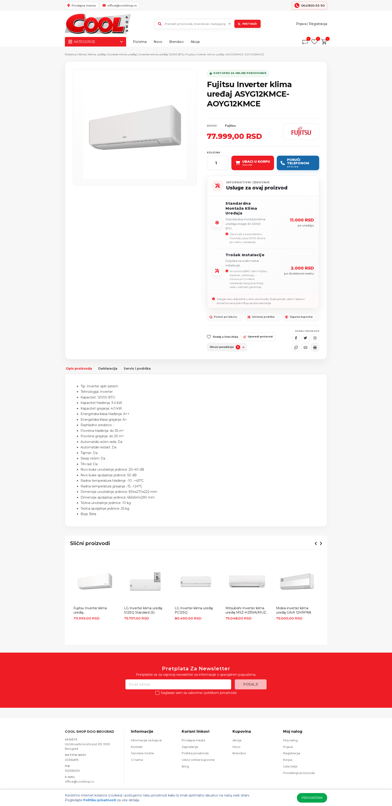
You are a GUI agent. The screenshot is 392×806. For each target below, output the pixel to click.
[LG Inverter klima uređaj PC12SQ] (196, 582)
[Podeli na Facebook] (296, 338)
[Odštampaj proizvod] (315, 347)
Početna (140, 42)
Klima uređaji (97, 54)
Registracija (318, 24)
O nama (137, 760)
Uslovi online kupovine (198, 760)
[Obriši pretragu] (229, 23)
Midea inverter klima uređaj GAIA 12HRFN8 (293, 610)
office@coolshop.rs (79, 781)
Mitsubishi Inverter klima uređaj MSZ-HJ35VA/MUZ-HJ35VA (246, 610)
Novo (158, 42)
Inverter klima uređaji (122, 54)
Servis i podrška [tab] (137, 368)
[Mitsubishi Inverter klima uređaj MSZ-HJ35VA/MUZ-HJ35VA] (246, 582)
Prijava (301, 24)
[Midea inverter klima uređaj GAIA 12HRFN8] (297, 582)
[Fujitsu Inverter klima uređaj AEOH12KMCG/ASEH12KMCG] (95, 582)
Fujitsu (230, 125)
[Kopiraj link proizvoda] (296, 347)
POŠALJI (250, 684)
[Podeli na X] (305, 338)
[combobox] (208, 24)
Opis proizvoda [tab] (79, 368)
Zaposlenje (190, 747)
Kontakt (137, 747)
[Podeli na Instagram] (315, 338)
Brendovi (176, 42)
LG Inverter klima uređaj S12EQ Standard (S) (143, 610)
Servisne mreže (142, 753)
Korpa (287, 760)
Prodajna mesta (193, 740)
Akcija (195, 42)
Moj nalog (290, 740)
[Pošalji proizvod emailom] (305, 347)
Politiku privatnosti (99, 800)
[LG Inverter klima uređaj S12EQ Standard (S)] (145, 582)
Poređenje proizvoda (299, 773)
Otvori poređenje (224, 347)
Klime (82, 54)
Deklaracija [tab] (107, 368)
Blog (185, 766)
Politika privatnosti (195, 753)
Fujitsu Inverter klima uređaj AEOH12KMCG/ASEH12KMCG (95, 610)
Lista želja (290, 766)
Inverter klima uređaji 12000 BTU (161, 54)
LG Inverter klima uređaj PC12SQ (194, 610)
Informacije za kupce (146, 740)
